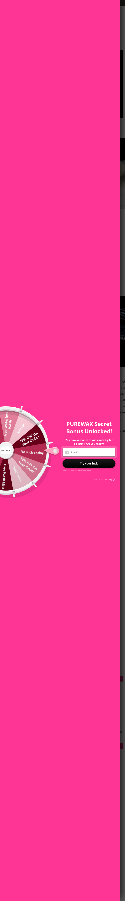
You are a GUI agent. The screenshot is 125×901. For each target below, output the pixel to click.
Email (74, 452)
